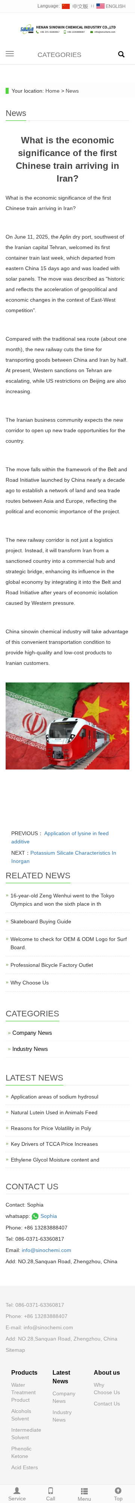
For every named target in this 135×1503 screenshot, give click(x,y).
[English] (111, 6)
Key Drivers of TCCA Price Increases (54, 1144)
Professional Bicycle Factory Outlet (51, 965)
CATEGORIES (59, 55)
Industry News (30, 1049)
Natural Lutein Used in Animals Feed (54, 1112)
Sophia (48, 1216)
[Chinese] (75, 6)
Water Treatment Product (23, 1392)
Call (50, 1498)
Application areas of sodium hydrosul (54, 1097)
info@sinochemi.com (46, 1250)
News (72, 91)
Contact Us (107, 1404)
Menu (84, 1499)
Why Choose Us (29, 983)
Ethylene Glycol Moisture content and (55, 1160)
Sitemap (15, 1350)
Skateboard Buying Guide (40, 921)
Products (24, 1372)
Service (17, 1498)
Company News (32, 1033)
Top (118, 1498)
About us (107, 1372)
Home (52, 91)
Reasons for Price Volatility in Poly (51, 1128)
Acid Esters (24, 1467)
